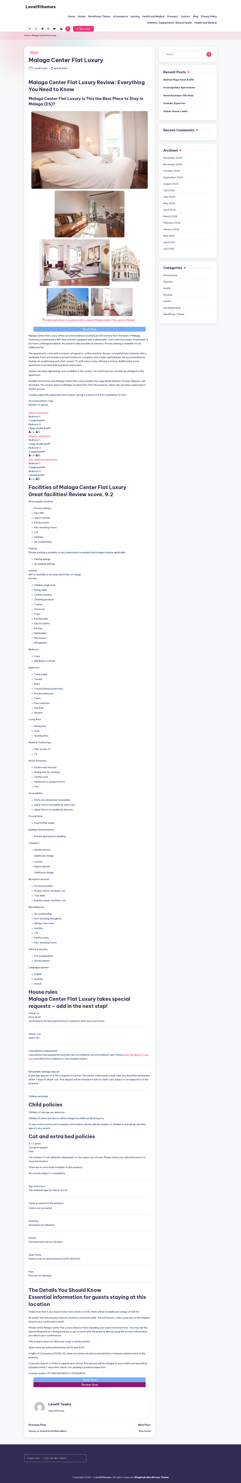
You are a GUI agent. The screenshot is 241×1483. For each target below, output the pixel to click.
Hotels (34, 53)
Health (167, 288)
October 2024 (171, 170)
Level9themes (41, 6)
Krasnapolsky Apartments (179, 87)
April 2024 (169, 209)
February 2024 (171, 222)
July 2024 (168, 190)
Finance (167, 281)
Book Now (90, 329)
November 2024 (172, 164)
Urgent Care (33, 1458)
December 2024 (172, 157)
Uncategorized (171, 307)
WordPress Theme (173, 314)
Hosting (167, 294)
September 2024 (173, 177)
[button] (83, 29)
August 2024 (170, 183)
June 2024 (169, 196)
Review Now (89, 1384)
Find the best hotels (55, 1458)
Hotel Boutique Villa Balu (178, 95)
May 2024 (169, 203)
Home (27, 35)
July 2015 (168, 248)
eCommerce (170, 275)
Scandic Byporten (174, 103)
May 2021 (168, 235)
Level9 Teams (59, 1404)
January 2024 (171, 229)
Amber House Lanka (175, 111)
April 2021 (169, 242)
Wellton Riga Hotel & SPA (178, 79)
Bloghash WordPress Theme (152, 1477)
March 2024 (170, 216)
